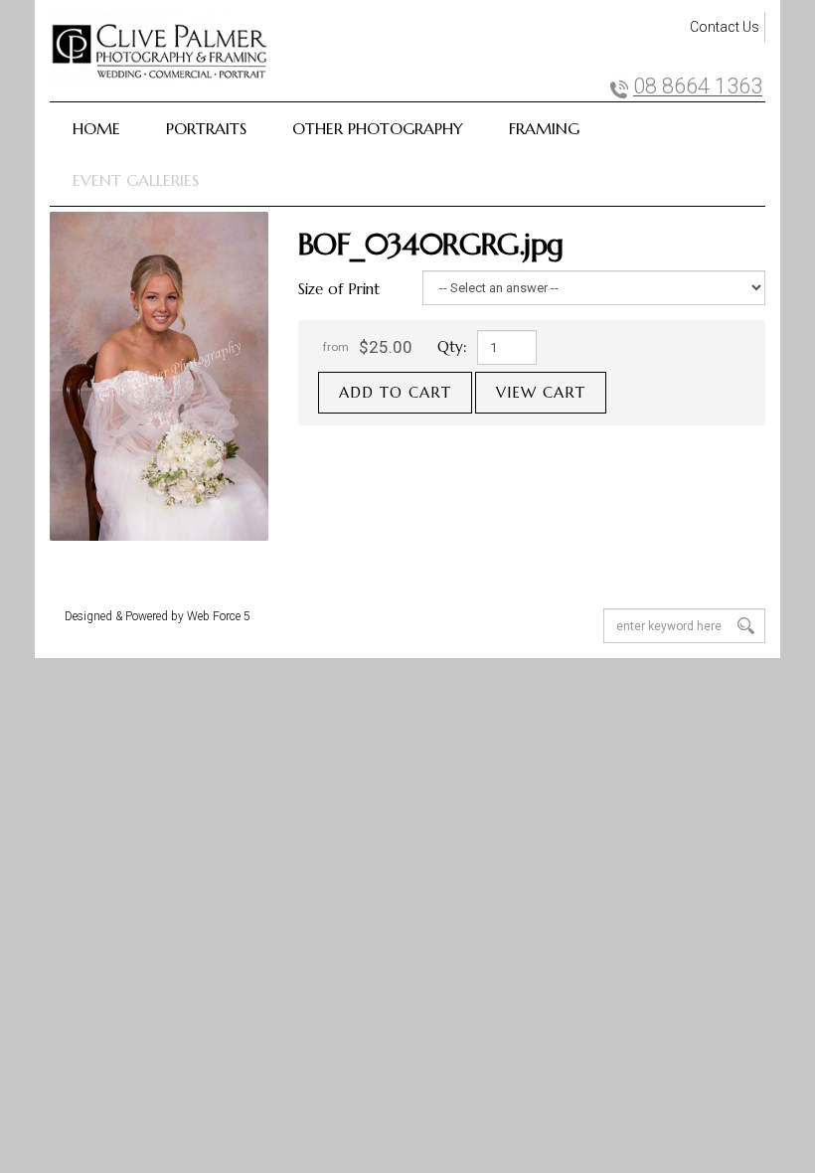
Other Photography (377, 128)
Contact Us (724, 27)
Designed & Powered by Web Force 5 (157, 616)
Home (96, 128)
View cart (540, 392)
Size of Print (339, 288)
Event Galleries (136, 180)
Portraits (206, 128)
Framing (544, 128)
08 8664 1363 (697, 86)
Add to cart (395, 392)
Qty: (452, 346)
